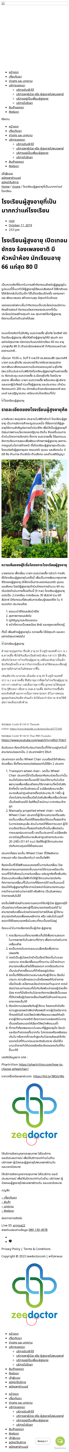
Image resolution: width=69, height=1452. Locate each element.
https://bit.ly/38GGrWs (48, 1076)
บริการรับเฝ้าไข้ (25, 90)
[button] (34, 119)
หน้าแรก (14, 72)
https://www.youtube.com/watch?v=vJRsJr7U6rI (33, 740)
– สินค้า (5, 1202)
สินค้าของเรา (16, 107)
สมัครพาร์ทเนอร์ (18, 1386)
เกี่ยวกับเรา (15, 76)
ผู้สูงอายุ (58, 285)
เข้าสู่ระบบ (14, 1378)
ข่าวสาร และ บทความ (21, 81)
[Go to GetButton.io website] (60, 1448)
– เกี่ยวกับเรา (9, 1198)
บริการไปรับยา (24, 103)
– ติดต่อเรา (7, 1211)
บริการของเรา (17, 85)
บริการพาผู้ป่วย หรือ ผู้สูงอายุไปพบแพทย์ (40, 94)
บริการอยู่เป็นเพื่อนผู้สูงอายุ (32, 99)
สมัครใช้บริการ (17, 1382)
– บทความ (7, 1206)
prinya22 (19, 1225)
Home (5, 187)
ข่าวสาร (16, 187)
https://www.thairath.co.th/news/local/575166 (36, 728)
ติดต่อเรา (14, 112)
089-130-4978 (38, 1230)
